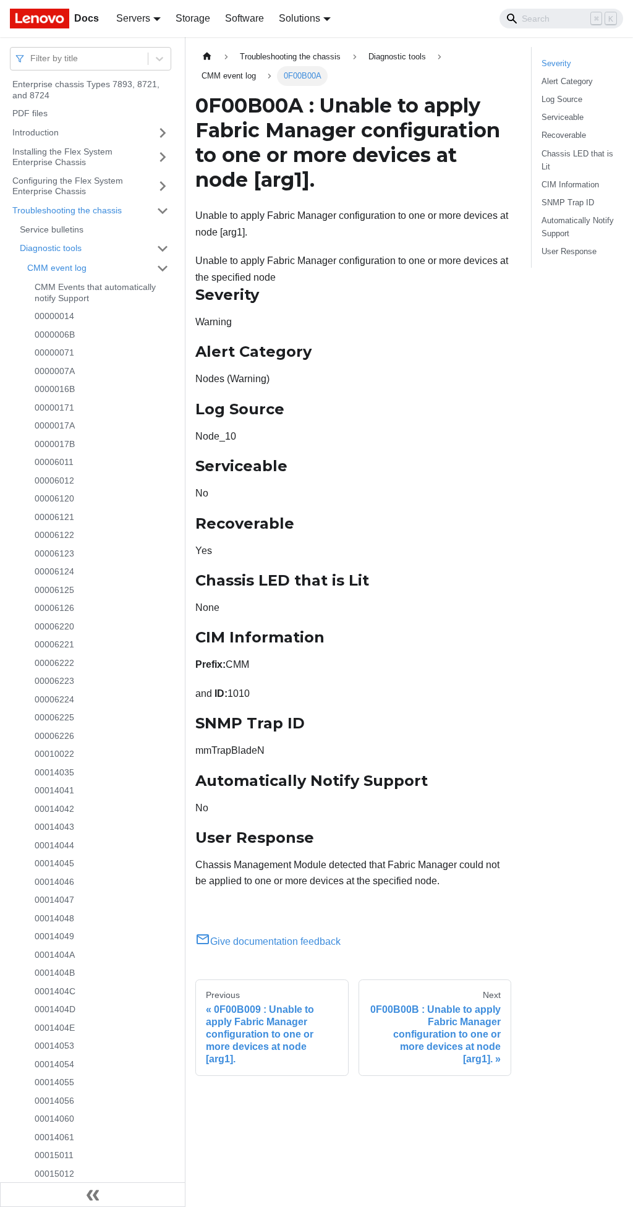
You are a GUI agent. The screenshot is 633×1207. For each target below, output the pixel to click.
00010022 (54, 754)
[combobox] (31, 58)
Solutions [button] (299, 18)
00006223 (54, 681)
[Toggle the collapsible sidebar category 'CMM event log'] (162, 268)
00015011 (54, 1155)
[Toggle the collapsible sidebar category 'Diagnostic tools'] (162, 248)
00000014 (54, 316)
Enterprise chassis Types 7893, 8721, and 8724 (85, 89)
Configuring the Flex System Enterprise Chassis (67, 186)
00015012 (54, 1174)
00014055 (54, 1082)
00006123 (54, 553)
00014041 (54, 790)
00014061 (54, 1137)
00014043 (54, 827)
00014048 (54, 918)
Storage (193, 18)
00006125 (54, 590)
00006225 (54, 717)
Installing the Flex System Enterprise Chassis (62, 157)
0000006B (55, 334)
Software (244, 18)
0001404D (55, 1009)
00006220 (54, 626)
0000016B (55, 389)
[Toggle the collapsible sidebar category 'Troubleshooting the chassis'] (162, 211)
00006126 (54, 608)
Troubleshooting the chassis (67, 210)
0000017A (55, 425)
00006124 (54, 571)
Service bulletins (51, 229)
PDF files (30, 113)
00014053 (54, 1046)
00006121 (54, 517)
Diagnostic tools (51, 248)
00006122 (54, 535)
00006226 (54, 736)
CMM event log (57, 268)
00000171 (54, 407)
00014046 (54, 882)
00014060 (54, 1119)
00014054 (54, 1064)
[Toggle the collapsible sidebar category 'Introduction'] (162, 133)
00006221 (54, 644)
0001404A (55, 955)
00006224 (54, 699)
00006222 (54, 663)
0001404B (55, 973)
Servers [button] (133, 18)
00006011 (54, 462)
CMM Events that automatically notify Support (95, 292)
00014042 (54, 809)
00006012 (54, 480)
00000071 (54, 352)
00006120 (54, 498)
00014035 (54, 772)
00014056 (54, 1101)
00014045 (54, 863)
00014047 (54, 900)
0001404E (55, 1028)
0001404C (55, 991)
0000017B (55, 444)
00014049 (54, 936)
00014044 (54, 845)
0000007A (55, 371)
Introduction (35, 132)
